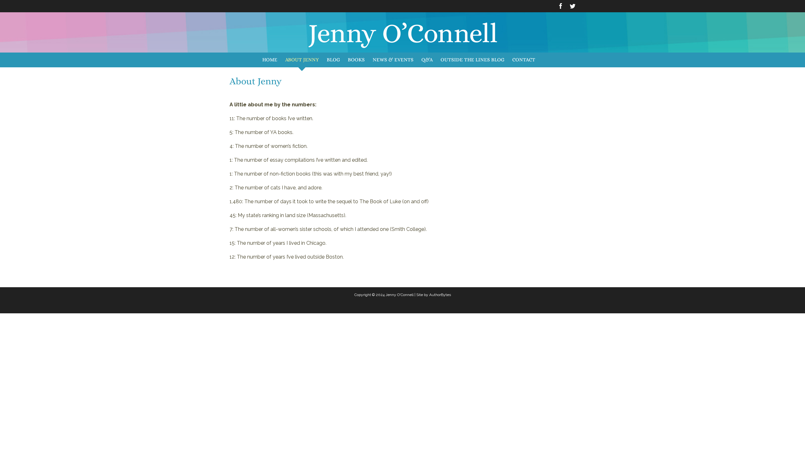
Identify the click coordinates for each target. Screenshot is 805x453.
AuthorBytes (440, 295)
